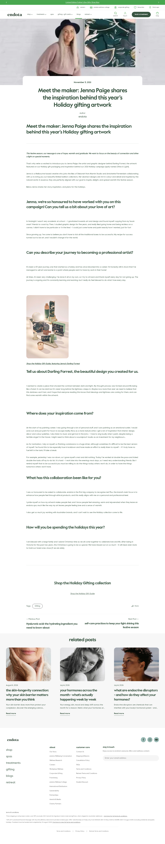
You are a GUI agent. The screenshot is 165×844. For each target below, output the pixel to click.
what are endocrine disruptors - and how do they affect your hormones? (136, 695)
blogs (9, 775)
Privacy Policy (81, 778)
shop (9, 749)
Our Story (53, 752)
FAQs (78, 765)
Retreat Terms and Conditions (86, 773)
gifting (10, 769)
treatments (13, 762)
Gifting (37, 606)
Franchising (53, 778)
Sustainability (54, 791)
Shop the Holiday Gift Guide (82, 594)
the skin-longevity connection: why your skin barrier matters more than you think (27, 695)
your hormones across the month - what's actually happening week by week (78, 695)
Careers (52, 765)
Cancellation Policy (83, 760)
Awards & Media (55, 799)
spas (9, 756)
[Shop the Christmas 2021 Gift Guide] (47, 297)
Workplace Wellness (56, 769)
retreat (10, 782)
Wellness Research (56, 760)
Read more (11, 714)
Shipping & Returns (82, 756)
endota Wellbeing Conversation (61, 756)
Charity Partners (55, 804)
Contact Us (80, 752)
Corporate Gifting (56, 773)
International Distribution (58, 786)
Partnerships (54, 795)
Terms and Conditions (83, 769)
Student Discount (82, 782)
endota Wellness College (58, 782)
